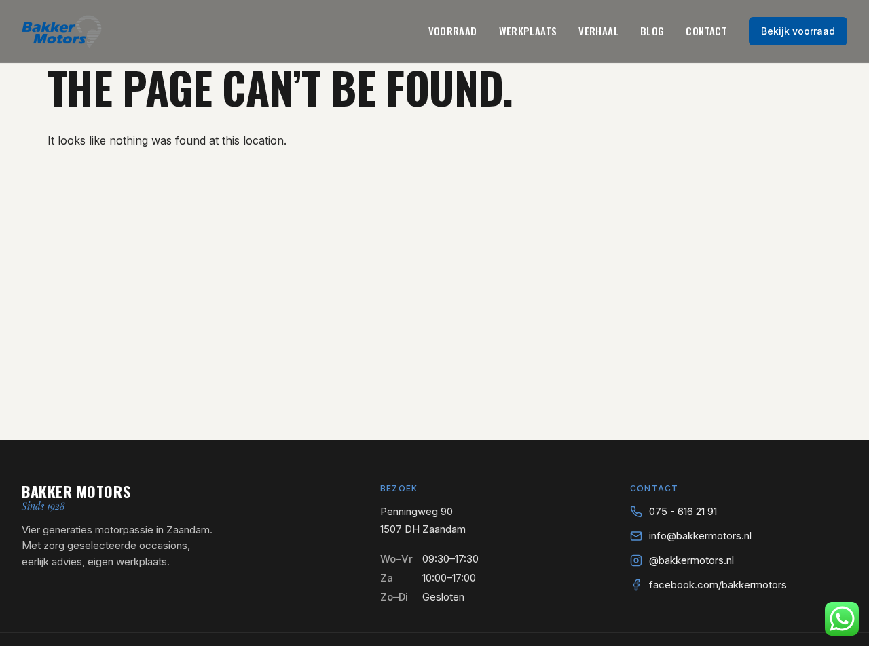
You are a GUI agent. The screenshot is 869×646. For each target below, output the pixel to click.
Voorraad (452, 30)
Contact (706, 30)
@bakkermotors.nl (691, 560)
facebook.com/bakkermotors (718, 584)
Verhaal (598, 30)
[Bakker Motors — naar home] (62, 31)
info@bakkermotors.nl (700, 535)
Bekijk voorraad (798, 31)
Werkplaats (528, 30)
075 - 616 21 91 (683, 511)
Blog (652, 30)
